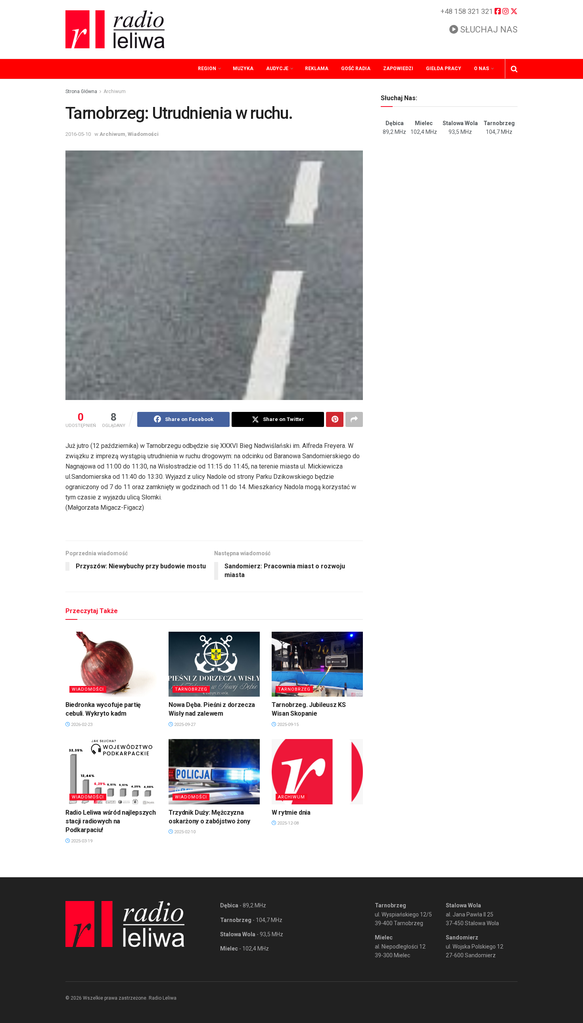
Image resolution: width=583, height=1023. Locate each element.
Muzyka (243, 68)
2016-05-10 (78, 134)
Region (207, 68)
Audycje (277, 68)
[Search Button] (514, 69)
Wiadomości (143, 134)
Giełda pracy (443, 68)
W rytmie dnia (291, 812)
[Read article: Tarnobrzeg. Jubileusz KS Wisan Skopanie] (317, 664)
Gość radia (355, 68)
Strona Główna (81, 91)
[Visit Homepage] (115, 29)
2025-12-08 (287, 823)
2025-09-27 (184, 724)
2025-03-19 (81, 841)
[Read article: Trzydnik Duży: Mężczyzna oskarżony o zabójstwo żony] (214, 771)
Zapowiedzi (398, 68)
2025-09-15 (287, 724)
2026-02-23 (81, 724)
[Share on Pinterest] (334, 419)
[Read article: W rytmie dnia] (317, 771)
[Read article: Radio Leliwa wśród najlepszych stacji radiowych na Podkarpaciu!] (111, 771)
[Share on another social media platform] (354, 419)
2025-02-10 (184, 831)
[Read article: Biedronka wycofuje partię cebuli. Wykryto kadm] (111, 664)
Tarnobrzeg (191, 689)
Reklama (316, 68)
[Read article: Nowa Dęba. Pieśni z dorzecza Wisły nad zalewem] (214, 664)
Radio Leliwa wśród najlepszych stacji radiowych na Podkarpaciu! (110, 821)
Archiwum (115, 91)
